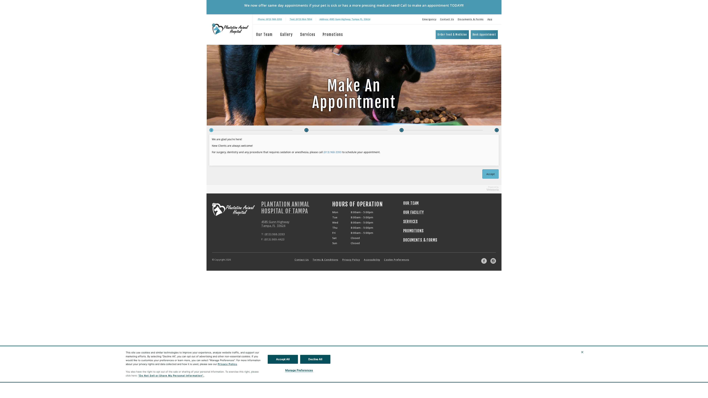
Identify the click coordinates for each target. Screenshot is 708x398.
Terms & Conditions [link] (325, 259)
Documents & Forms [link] (471, 19)
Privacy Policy (227, 364)
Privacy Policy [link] (351, 259)
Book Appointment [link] (484, 34)
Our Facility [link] (413, 212)
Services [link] (410, 221)
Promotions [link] (333, 34)
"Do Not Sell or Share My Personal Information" (170, 375)
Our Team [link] (264, 34)
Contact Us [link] (447, 19)
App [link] (489, 19)
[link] (230, 29)
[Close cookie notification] (582, 352)
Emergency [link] (429, 19)
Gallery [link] (286, 34)
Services (307, 34)
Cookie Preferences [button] (396, 259)
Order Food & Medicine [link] (452, 34)
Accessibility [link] (372, 259)
